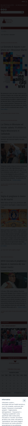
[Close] (24, 400)
